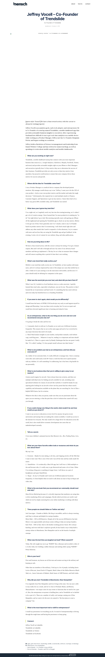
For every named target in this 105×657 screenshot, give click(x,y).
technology (75, 643)
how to (80, 4)
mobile (50, 643)
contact (87, 4)
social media (55, 643)
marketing (44, 643)
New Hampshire (40, 645)
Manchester (31, 645)
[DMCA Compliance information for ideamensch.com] (72, 655)
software (62, 643)
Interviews (37, 643)
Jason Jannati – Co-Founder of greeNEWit (39, 647)
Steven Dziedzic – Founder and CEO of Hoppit (41, 649)
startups (68, 643)
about (73, 4)
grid (32, 643)
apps (28, 643)
